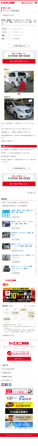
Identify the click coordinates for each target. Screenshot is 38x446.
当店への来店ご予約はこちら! (18, 61)
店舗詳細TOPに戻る (8, 15)
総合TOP (5, 365)
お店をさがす (7, 372)
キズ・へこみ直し (12, 202)
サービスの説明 (30, 306)
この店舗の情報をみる (19, 46)
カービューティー (24, 202)
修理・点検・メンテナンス (9, 205)
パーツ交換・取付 (23, 205)
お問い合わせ (18, 359)
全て (4, 202)
